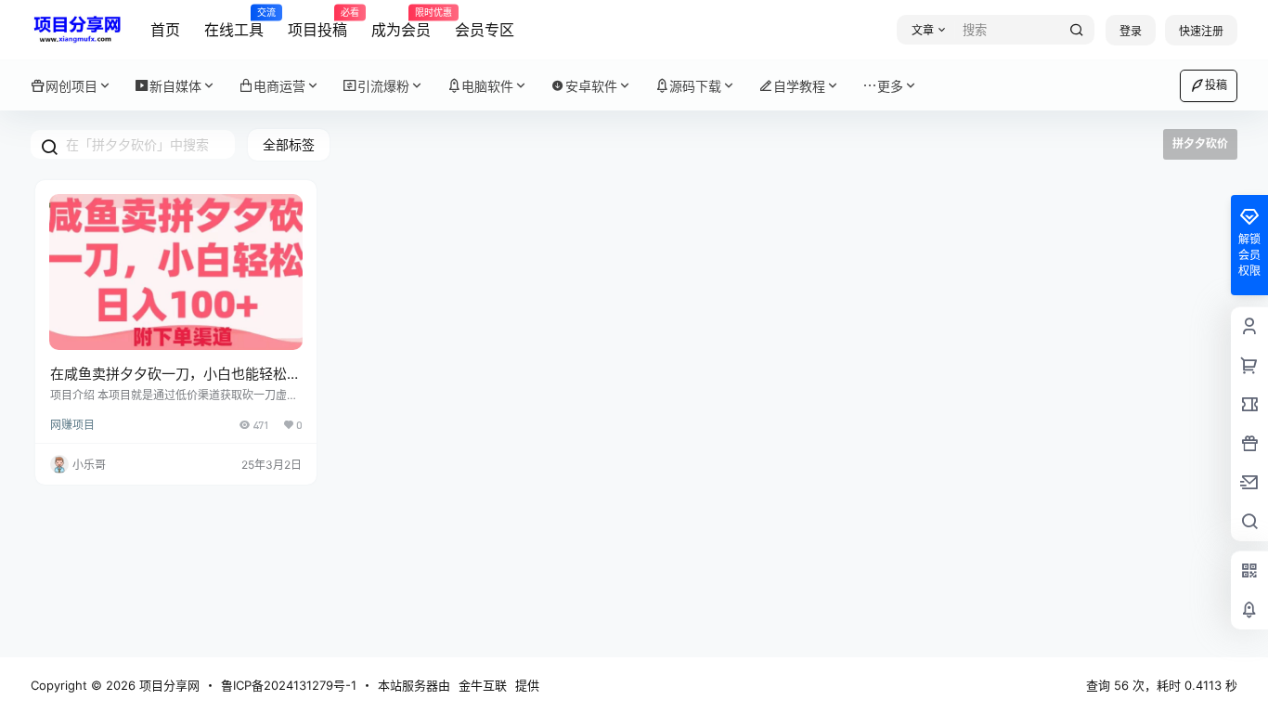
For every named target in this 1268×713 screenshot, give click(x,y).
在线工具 (234, 23)
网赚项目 (72, 425)
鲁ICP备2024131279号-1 (288, 685)
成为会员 (401, 23)
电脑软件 (487, 86)
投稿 (1216, 85)
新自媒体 (175, 86)
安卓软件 (591, 86)
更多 (890, 86)
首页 (165, 29)
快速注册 (1201, 31)
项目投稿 (317, 23)
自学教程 (799, 86)
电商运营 (279, 86)
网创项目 (71, 86)
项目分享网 (168, 685)
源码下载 (695, 86)
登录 (1130, 31)
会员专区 (484, 29)
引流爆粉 (383, 86)
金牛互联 (483, 685)
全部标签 (289, 144)
